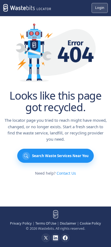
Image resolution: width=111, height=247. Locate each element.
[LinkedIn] (55, 238)
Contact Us (66, 173)
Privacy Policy (21, 223)
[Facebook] (65, 238)
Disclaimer (68, 223)
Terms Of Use (45, 223)
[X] (45, 238)
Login (99, 7)
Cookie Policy (90, 223)
